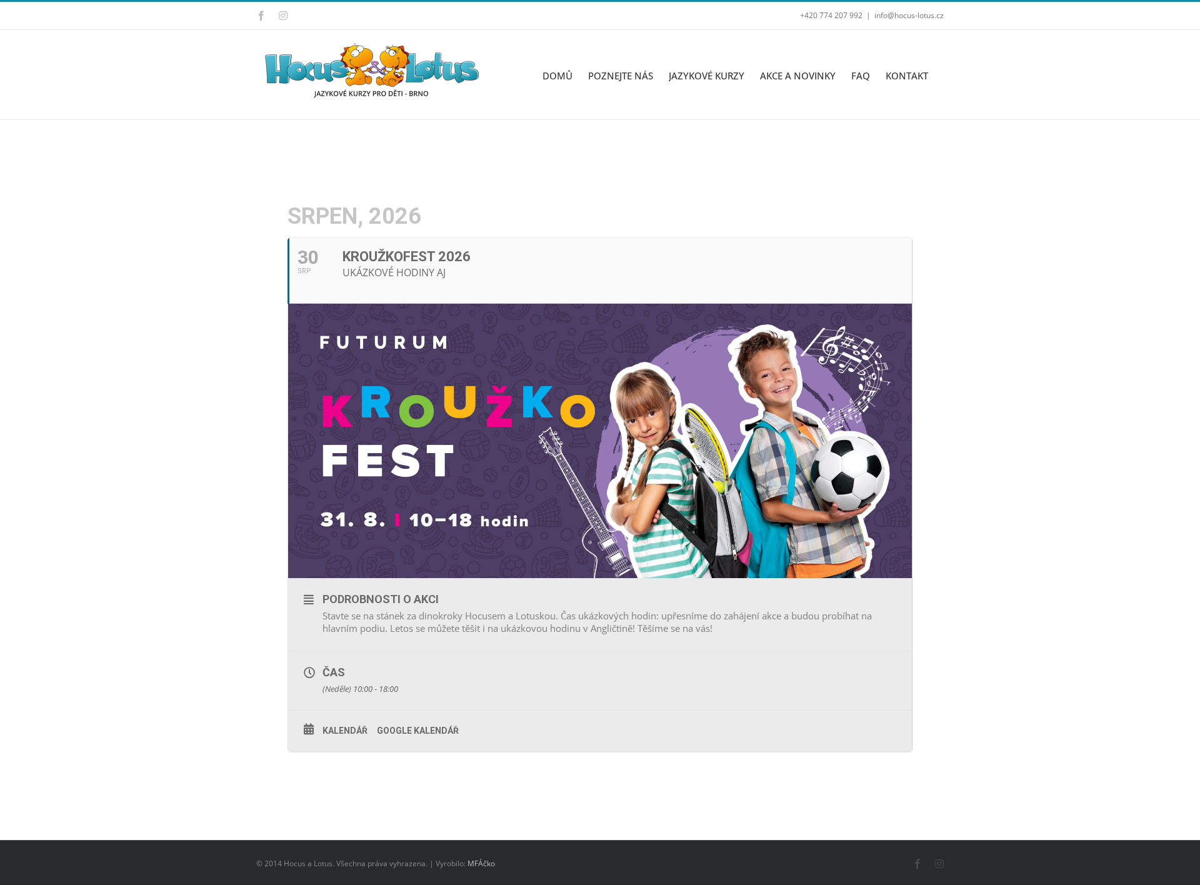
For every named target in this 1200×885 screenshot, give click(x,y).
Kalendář (345, 731)
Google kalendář (418, 731)
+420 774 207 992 (831, 15)
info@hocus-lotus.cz (909, 15)
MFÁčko (481, 863)
